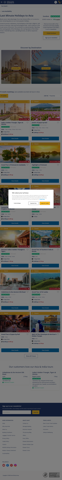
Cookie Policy (42, 199)
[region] (31, 199)
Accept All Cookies (45, 203)
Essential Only (33, 203)
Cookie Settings (17, 203)
